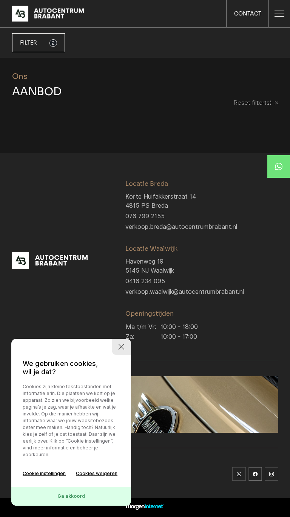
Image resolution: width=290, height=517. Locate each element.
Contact (247, 13)
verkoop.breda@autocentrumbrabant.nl (181, 226)
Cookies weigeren (96, 473)
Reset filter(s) (253, 103)
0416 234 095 (145, 281)
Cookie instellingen (44, 473)
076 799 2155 (145, 216)
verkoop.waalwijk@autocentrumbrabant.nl (184, 291)
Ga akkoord (71, 496)
